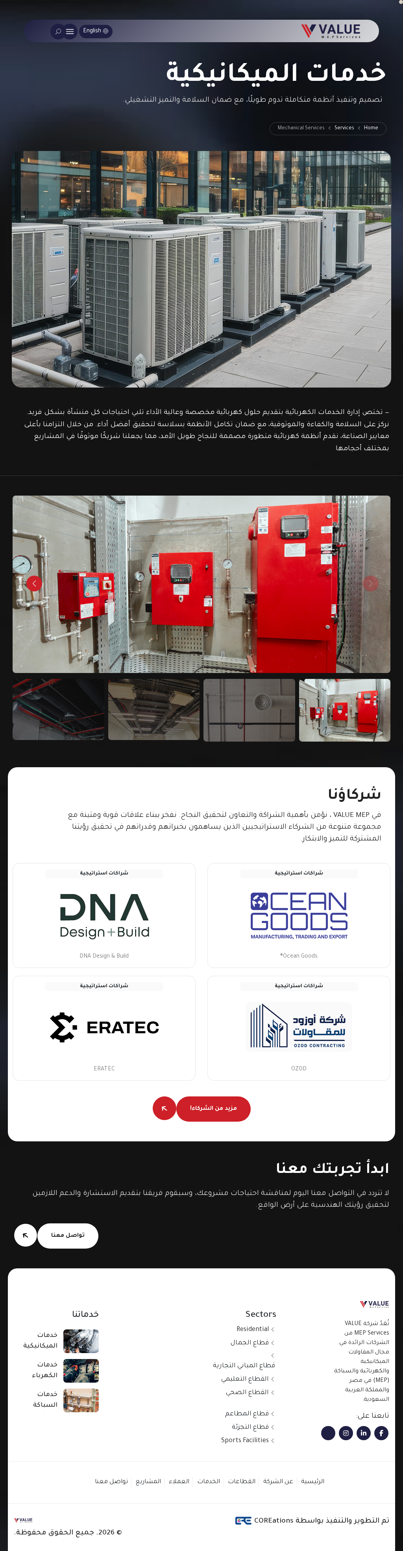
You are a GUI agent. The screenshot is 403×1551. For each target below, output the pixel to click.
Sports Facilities (245, 1441)
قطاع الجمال (250, 1343)
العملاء (179, 1482)
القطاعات (241, 1482)
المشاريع (148, 1482)
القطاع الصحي (247, 1392)
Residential (253, 1329)
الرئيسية (312, 1482)
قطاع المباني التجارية (244, 1366)
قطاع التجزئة (250, 1427)
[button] (34, 583)
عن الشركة (278, 1482)
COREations (273, 1521)
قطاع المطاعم (247, 1414)
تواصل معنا (68, 1236)
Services (344, 128)
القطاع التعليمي (245, 1379)
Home (371, 128)
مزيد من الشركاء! (213, 1109)
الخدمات (208, 1482)
